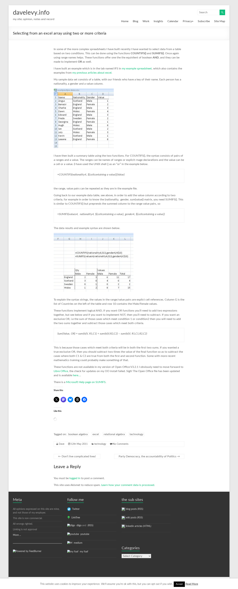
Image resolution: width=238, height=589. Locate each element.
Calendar (172, 21)
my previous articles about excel (92, 72)
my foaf (83, 551)
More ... (17, 535)
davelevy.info (31, 13)
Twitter (75, 509)
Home (124, 21)
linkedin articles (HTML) (138, 526)
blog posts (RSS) (134, 509)
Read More (192, 584)
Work (146, 21)
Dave (61, 444)
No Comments (120, 444)
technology (136, 434)
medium (77, 543)
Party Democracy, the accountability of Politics (149, 456)
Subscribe (204, 21)
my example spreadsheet (137, 68)
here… (76, 375)
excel (96, 434)
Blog (135, 21)
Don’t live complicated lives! (77, 456)
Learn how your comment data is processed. (128, 485)
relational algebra (114, 434)
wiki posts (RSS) (134, 517)
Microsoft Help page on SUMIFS (86, 382)
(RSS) (90, 525)
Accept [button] (179, 584)
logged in (74, 478)
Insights (158, 21)
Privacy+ (188, 21)
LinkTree (75, 517)
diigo (78, 525)
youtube (84, 534)
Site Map (219, 21)
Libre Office (61, 371)
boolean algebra (78, 434)
